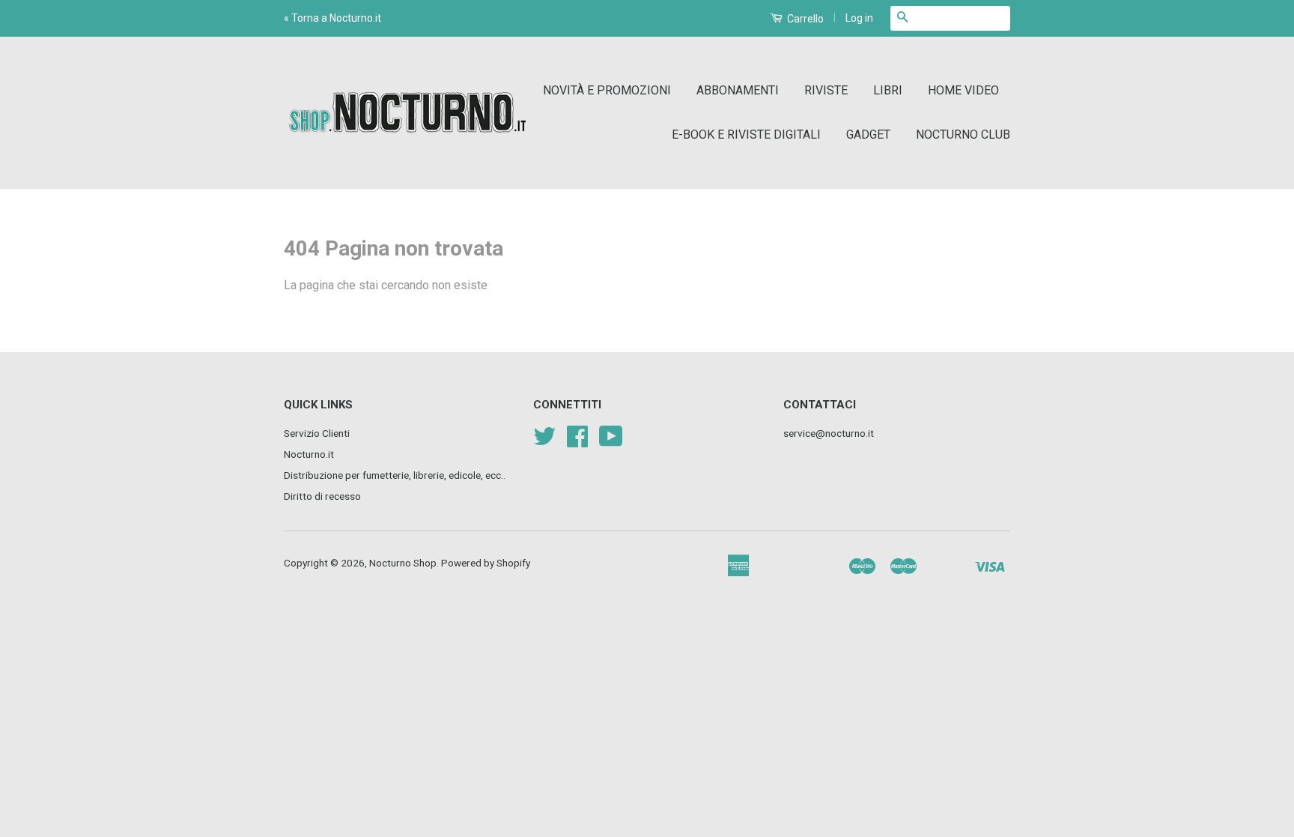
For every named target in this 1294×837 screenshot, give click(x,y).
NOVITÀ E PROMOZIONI (607, 90)
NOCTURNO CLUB (963, 134)
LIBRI (887, 90)
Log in (859, 18)
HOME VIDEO (963, 90)
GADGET (868, 134)
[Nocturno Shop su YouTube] (611, 441)
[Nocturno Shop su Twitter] (544, 441)
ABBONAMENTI (737, 90)
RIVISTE (826, 90)
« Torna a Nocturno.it (332, 18)
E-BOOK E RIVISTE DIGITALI (746, 134)
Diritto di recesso (322, 496)
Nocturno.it (309, 454)
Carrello (804, 19)
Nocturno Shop (403, 563)
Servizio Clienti (317, 433)
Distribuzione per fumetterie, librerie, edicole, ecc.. (394, 475)
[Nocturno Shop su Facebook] (577, 441)
